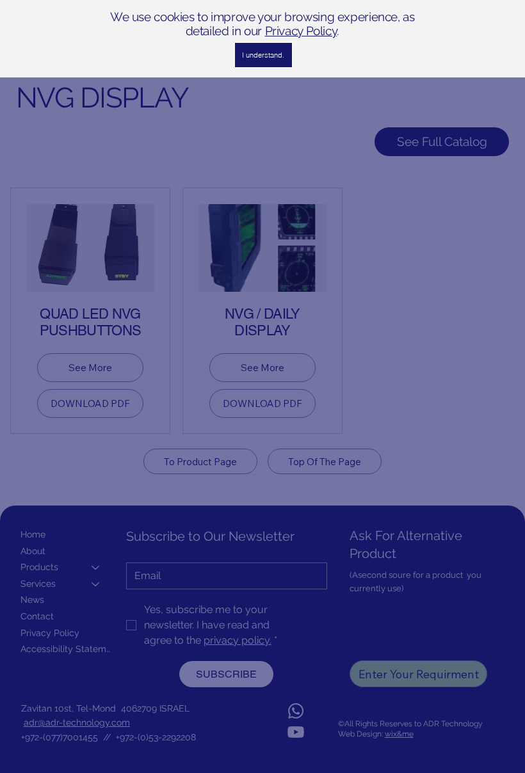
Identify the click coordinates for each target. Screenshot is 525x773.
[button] (263, 55)
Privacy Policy (301, 31)
